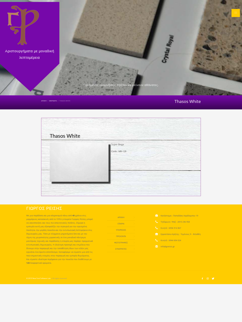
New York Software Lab (41, 278)
